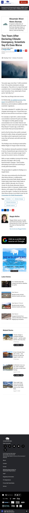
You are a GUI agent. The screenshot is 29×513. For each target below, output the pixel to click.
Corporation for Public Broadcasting (11, 195)
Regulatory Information (8, 476)
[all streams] (27, 511)
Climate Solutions (11, 202)
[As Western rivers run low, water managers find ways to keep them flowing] (8, 367)
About (4, 460)
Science (8, 199)
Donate (24, 2)
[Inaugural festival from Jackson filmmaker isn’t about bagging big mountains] (6, 316)
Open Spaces (15, 292)
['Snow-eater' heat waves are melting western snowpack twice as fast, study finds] (8, 385)
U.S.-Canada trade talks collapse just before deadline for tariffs (19, 283)
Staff (4, 473)
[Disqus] (14, 414)
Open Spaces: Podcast (17, 303)
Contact (5, 463)
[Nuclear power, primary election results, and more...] (6, 295)
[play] (2, 511)
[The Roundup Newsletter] (14, 260)
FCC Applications (7, 480)
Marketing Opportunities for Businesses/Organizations (9, 470)
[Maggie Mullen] (4, 218)
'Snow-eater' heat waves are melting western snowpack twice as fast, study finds (18, 386)
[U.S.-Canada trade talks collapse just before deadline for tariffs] (6, 284)
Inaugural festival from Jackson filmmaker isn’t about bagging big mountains (19, 317)
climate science (10, 205)
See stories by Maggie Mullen (18, 229)
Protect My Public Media (8, 483)
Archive (5, 486)
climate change (19, 199)
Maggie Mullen (7, 49)
